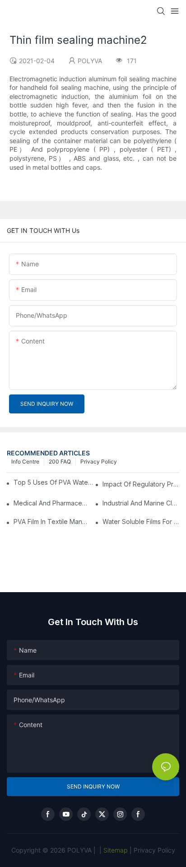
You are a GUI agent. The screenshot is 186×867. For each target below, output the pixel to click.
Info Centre (25, 461)
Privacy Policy (98, 461)
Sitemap (115, 850)
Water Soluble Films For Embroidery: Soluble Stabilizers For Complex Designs (140, 521)
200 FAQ (60, 461)
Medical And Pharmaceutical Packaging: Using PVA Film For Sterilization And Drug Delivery (52, 503)
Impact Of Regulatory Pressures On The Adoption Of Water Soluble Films (140, 484)
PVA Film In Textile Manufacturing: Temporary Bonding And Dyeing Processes (52, 521)
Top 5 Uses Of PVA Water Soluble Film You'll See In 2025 (54, 482)
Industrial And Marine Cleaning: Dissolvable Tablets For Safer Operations (140, 503)
